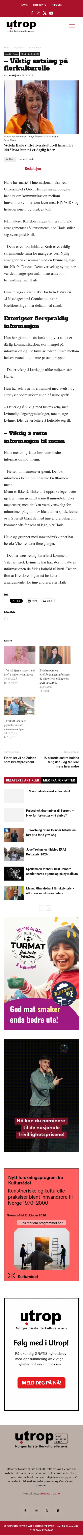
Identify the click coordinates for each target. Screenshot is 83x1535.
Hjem (7, 47)
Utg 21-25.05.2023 (30, 53)
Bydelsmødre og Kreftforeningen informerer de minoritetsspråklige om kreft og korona (55, 676)
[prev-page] (41, 908)
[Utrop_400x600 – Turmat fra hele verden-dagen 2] (41, 1029)
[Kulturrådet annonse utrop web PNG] (41, 1280)
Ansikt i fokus (34, 47)
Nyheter (18, 47)
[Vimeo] (58, 1511)
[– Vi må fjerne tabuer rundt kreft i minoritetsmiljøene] (19, 655)
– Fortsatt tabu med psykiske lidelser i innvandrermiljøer (15, 725)
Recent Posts (26, 159)
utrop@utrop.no (49, 1493)
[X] (47, 1511)
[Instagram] (36, 1511)
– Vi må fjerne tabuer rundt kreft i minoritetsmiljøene (19, 672)
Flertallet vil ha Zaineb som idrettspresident (20, 760)
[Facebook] (25, 1511)
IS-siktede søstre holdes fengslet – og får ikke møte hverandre (61, 762)
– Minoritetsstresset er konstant (48, 791)
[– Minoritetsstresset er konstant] (14, 796)
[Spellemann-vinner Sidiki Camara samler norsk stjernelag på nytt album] (14, 874)
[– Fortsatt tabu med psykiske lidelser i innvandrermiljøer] (19, 706)
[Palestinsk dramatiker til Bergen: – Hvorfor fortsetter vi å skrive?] (14, 815)
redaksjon (13, 75)
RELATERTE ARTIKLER (22, 780)
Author (10, 159)
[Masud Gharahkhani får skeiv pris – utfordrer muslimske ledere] (14, 893)
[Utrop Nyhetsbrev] (41, 1409)
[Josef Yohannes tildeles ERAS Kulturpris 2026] (14, 854)
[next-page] (48, 908)
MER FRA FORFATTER (59, 780)
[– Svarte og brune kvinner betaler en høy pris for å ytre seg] (14, 835)
